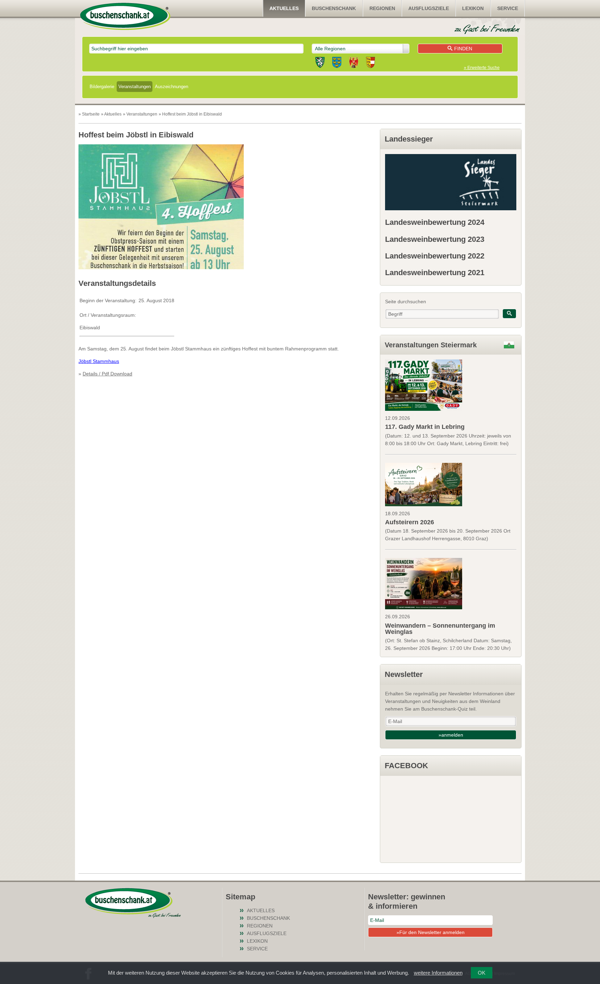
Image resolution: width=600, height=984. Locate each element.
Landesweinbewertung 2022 (434, 256)
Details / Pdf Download (107, 373)
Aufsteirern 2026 (409, 522)
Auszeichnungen (171, 86)
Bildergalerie (102, 86)
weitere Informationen (438, 973)
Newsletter (404, 674)
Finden (463, 48)
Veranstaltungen (134, 86)
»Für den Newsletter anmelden (431, 932)
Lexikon (473, 8)
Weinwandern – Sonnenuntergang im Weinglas (440, 628)
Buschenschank (334, 8)
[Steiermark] (320, 63)
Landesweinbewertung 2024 (434, 222)
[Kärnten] (370, 63)
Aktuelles (284, 8)
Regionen (382, 8)
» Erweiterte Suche (482, 67)
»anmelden (451, 735)
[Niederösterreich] (336, 63)
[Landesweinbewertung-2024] (450, 182)
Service (507, 8)
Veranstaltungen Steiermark (431, 345)
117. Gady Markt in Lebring (425, 426)
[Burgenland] (353, 63)
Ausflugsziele (428, 8)
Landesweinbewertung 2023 (434, 239)
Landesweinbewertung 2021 (434, 272)
